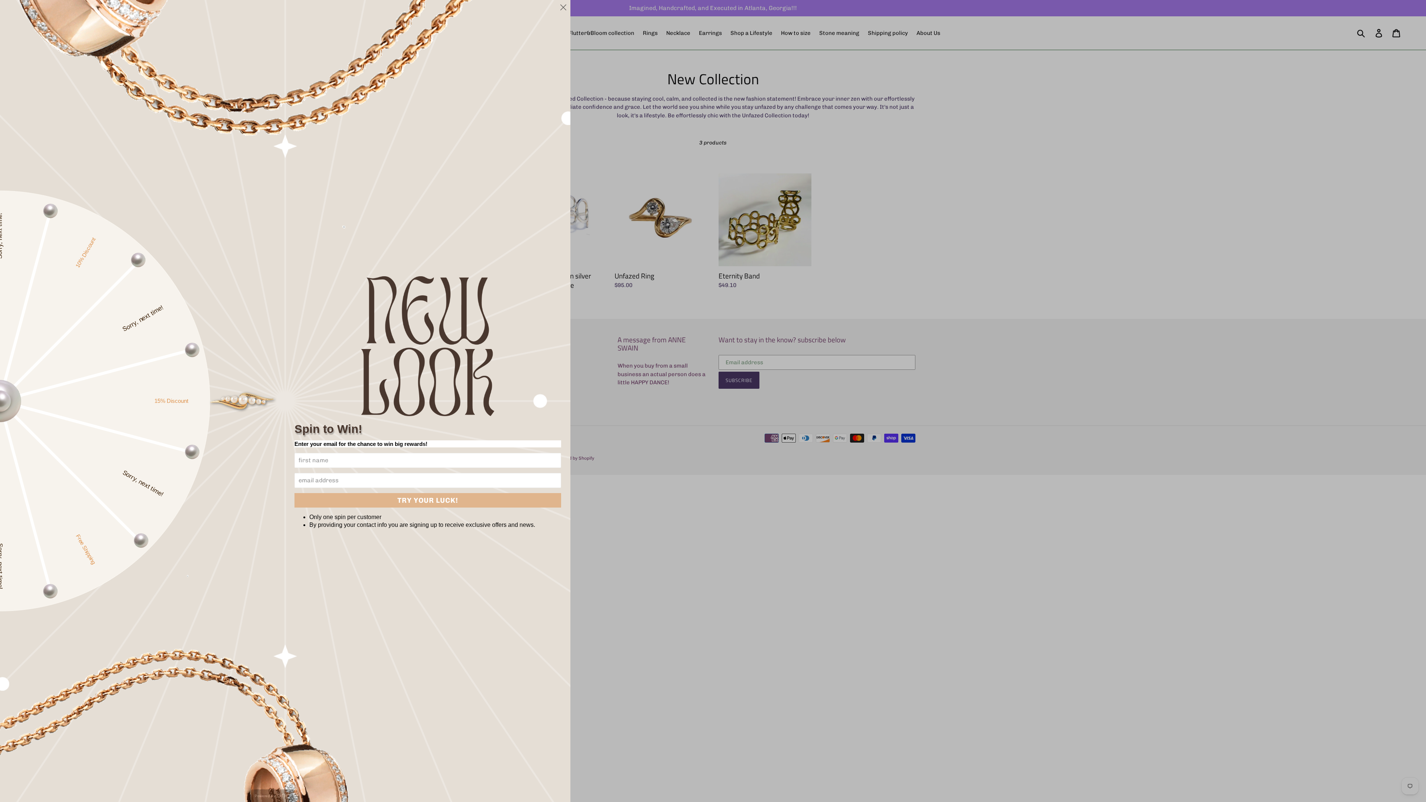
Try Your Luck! (427, 500)
